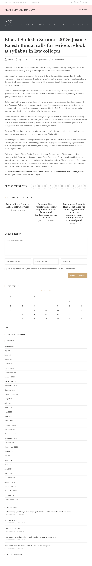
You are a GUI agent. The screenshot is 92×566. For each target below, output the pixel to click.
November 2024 (11, 438)
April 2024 (8, 469)
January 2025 (9, 429)
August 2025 (9, 399)
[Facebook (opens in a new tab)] (74, 2)
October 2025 (10, 390)
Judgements (40, 60)
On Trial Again (11, 520)
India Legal (35, 175)
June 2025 (8, 408)
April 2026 (8, 364)
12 (34, 310)
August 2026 (9, 346)
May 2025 (8, 412)
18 (22, 314)
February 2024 (10, 478)
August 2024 (9, 451)
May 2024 (8, 465)
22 (69, 314)
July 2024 (8, 456)
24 (10, 319)
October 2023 (10, 495)
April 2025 (8, 416)
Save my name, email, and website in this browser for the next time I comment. (41, 269)
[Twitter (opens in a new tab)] (71, 2)
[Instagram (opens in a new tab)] (77, 2)
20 (46, 314)
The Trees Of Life (12, 529)
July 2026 (8, 351)
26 (34, 319)
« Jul (6, 328)
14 (58, 310)
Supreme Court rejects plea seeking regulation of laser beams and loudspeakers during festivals (46, 211)
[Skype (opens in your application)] (83, 2)
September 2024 (11, 447)
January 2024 (10, 482)
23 (81, 314)
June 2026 (8, 355)
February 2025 (10, 425)
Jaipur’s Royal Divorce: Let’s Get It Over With (18, 205)
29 (69, 319)
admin (10, 60)
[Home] (5, 25)
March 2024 (9, 473)
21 (58, 314)
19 (34, 314)
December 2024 (11, 434)
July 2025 (8, 403)
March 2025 (9, 421)
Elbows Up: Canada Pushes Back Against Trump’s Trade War (30, 537)
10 (10, 310)
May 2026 (8, 359)
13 (46, 310)
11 (22, 310)
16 (81, 310)
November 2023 (11, 491)
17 (10, 314)
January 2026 (10, 377)
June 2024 (8, 460)
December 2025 (11, 381)
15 (69, 310)
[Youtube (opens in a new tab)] (86, 2)
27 (46, 319)
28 (58, 319)
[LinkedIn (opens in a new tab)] (80, 2)
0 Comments (58, 60)
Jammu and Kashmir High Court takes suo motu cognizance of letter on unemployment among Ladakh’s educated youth (74, 212)
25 (22, 319)
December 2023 (11, 486)
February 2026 (10, 372)
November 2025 (11, 386)
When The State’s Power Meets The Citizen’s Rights (27, 545)
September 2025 (11, 394)
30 (81, 319)
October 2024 (10, 443)
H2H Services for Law (20, 9)
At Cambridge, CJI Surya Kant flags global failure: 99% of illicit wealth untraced (38, 512)
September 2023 (11, 500)
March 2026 (9, 368)
